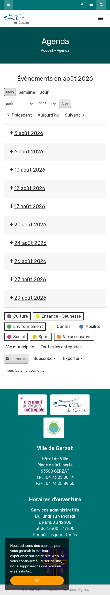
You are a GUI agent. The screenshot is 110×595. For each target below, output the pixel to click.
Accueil (47, 50)
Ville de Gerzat (16, 18)
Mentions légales (75, 590)
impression (16, 360)
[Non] (62, 564)
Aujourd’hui (49, 115)
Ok (37, 580)
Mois (10, 92)
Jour (44, 92)
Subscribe (43, 358)
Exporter (71, 358)
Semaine (26, 92)
